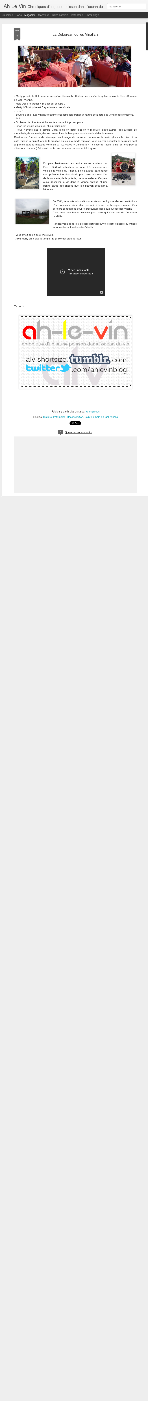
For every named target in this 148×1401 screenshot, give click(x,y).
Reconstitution (75, 417)
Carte (19, 15)
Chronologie (92, 15)
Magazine (30, 15)
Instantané (77, 15)
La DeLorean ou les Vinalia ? (76, 34)
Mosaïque (43, 15)
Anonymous (93, 411)
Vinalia (114, 417)
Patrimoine (59, 417)
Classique (7, 15)
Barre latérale (60, 15)
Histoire (47, 417)
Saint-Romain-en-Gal (97, 417)
